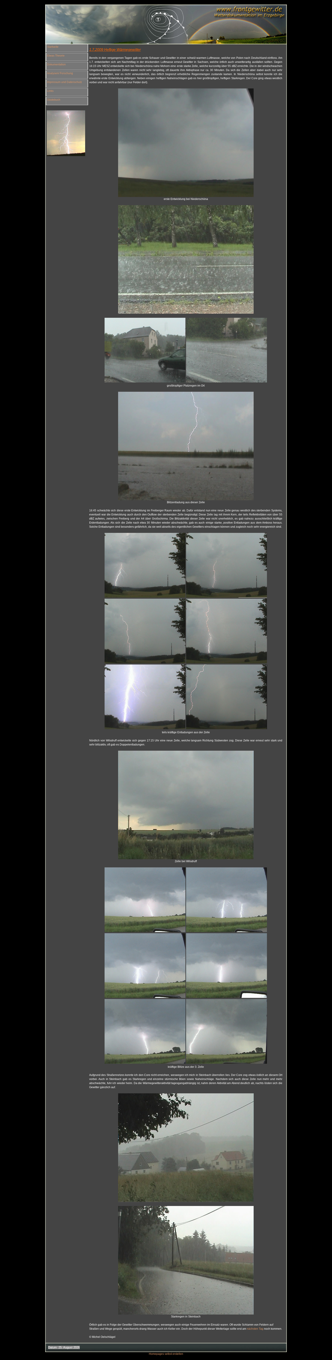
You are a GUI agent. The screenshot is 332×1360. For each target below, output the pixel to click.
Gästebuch (53, 99)
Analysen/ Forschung (60, 73)
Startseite (52, 46)
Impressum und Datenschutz (64, 82)
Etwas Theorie (56, 55)
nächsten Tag (255, 1328)
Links (50, 91)
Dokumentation (56, 64)
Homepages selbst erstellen (166, 1353)
